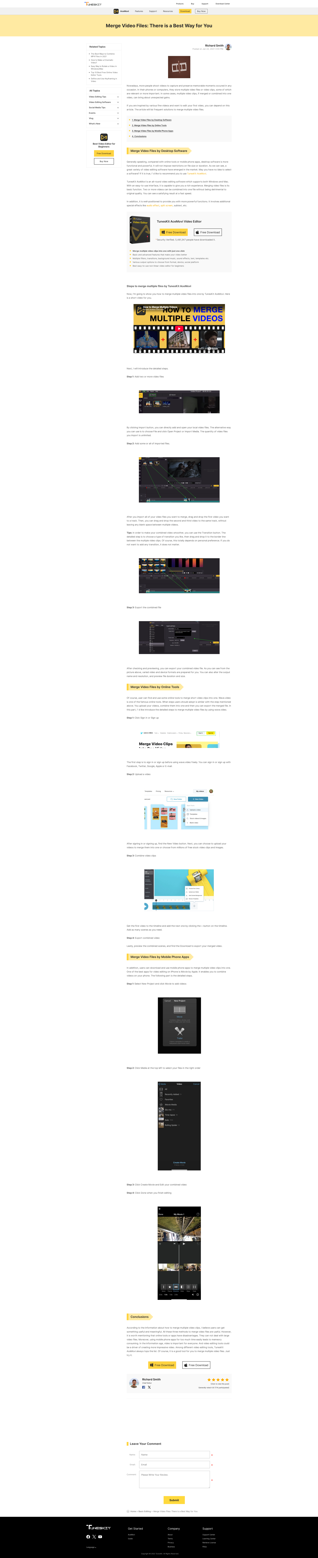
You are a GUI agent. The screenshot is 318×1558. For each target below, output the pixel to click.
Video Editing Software (100, 102)
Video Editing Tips (97, 97)
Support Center (208, 1535)
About (170, 1535)
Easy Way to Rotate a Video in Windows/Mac (104, 67)
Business (171, 1547)
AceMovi (131, 1535)
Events (92, 113)
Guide (130, 1539)
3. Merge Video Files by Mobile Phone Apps (152, 131)
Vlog (91, 118)
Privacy (171, 1542)
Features (139, 11)
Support (205, 4)
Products (180, 4)
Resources (168, 11)
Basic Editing (145, 1511)
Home (133, 1511)
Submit (174, 1500)
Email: (132, 1464)
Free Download (104, 153)
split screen (167, 205)
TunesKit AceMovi (196, 173)
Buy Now (201, 11)
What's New (94, 123)
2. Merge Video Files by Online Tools (149, 125)
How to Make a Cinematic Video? (102, 61)
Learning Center (209, 1539)
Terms (170, 1539)
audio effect (153, 205)
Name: (132, 1454)
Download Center (223, 4)
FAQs (204, 1547)
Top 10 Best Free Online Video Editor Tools (104, 73)
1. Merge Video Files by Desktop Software (151, 120)
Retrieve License (209, 1542)
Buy (192, 4)
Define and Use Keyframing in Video (104, 79)
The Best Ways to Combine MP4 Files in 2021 (103, 55)
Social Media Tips (97, 107)
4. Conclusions (139, 136)
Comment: (131, 1474)
